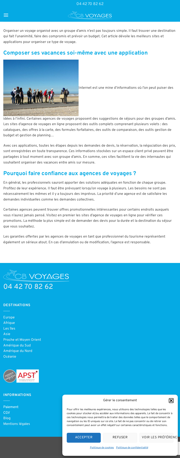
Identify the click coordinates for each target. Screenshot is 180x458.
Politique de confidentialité (132, 447)
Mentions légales (16, 424)
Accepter (83, 437)
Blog (7, 418)
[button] (171, 400)
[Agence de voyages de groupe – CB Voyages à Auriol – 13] (90, 15)
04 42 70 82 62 (90, 4)
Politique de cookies (102, 447)
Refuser (120, 437)
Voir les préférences (157, 437)
